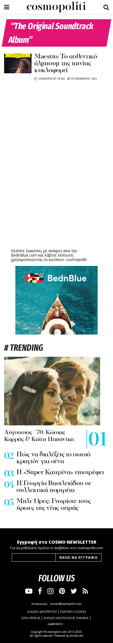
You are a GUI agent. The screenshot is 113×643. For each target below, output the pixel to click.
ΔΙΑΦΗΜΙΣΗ (55, 624)
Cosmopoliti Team (51, 78)
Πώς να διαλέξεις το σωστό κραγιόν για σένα (53, 458)
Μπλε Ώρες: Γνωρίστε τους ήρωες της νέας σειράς (53, 505)
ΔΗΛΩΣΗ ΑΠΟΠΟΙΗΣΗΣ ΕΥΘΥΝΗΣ (66, 618)
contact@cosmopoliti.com (65, 604)
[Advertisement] (56, 204)
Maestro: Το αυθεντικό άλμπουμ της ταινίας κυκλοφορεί (65, 64)
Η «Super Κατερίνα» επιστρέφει (60, 472)
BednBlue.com (24, 255)
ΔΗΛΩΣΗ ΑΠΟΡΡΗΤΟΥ (42, 612)
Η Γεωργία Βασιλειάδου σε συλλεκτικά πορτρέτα (53, 487)
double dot (76, 636)
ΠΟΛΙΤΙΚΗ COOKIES (73, 612)
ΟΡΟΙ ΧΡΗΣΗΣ (30, 618)
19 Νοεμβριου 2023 (83, 78)
